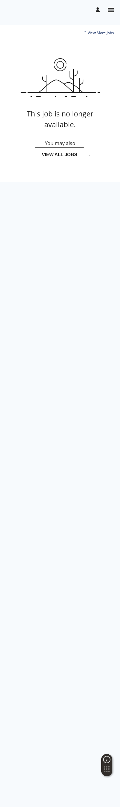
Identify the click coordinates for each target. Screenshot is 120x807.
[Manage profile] (99, 10)
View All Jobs (59, 154)
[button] (106, 771)
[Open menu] (110, 10)
